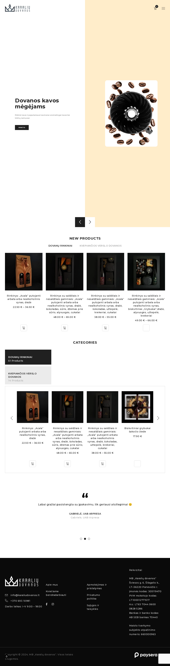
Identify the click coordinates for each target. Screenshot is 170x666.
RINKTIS (22, 135)
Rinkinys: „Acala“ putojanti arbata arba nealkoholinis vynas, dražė (146, 299)
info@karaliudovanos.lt (25, 595)
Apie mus (52, 584)
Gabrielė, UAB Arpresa (85, 513)
